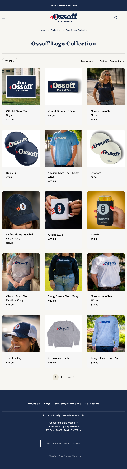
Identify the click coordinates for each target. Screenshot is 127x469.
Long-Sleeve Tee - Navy (63, 296)
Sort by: (104, 61)
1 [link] (55, 377)
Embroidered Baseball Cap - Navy (20, 236)
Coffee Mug (55, 234)
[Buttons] (21, 148)
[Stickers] (106, 148)
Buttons (11, 173)
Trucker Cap (14, 358)
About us (34, 403)
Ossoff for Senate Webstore (67, 456)
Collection (55, 30)
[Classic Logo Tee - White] (106, 272)
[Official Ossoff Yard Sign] (21, 86)
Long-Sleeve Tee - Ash (105, 358)
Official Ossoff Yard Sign (18, 113)
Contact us (92, 403)
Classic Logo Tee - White (102, 298)
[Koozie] (106, 210)
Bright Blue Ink (72, 426)
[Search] (116, 18)
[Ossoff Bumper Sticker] (63, 86)
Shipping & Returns (67, 403)
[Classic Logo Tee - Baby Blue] (63, 148)
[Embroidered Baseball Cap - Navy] (21, 210)
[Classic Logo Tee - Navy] (106, 86)
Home (42, 30)
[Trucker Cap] (21, 333)
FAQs (47, 403)
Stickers (96, 173)
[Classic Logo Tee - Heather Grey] (21, 272)
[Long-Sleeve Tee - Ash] (106, 333)
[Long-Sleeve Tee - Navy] (63, 272)
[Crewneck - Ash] (63, 333)
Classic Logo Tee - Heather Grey (17, 298)
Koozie (95, 234)
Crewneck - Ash (58, 358)
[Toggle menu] (3, 18)
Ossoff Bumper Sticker (62, 111)
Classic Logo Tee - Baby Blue (63, 175)
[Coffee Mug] (63, 210)
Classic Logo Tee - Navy (102, 113)
